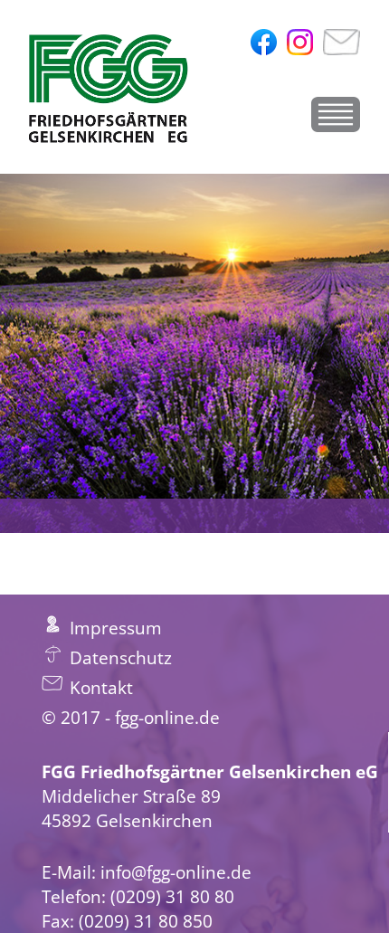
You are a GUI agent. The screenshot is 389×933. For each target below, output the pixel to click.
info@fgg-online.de (175, 872)
